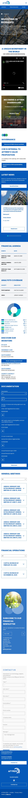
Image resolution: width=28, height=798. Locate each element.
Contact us (14, 762)
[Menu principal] (26, 2)
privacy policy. (18, 747)
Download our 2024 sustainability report (12, 165)
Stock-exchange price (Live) (14, 361)
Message (5, 731)
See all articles (14, 186)
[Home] (6, 2)
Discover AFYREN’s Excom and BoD (14, 144)
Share (23, 7)
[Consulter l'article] (14, 212)
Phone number (6, 710)
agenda (3, 7)
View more (14, 465)
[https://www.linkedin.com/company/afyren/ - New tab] (14, 780)
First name (6, 696)
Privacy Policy (18, 792)
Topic (5, 682)
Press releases (14, 7)
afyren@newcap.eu (6, 758)
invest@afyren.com (6, 753)
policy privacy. (7, 649)
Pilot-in (8, 794)
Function (5, 724)
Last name (6, 689)
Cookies (11, 792)
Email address (7, 703)
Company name (7, 717)
